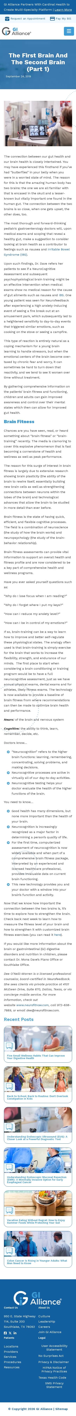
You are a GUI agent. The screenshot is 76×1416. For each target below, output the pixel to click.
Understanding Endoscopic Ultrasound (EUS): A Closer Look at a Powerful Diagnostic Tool (37, 1138)
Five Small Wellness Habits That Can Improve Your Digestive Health (36, 1057)
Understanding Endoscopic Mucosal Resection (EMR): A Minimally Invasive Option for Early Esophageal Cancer (36, 1180)
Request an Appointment (28, 18)
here (57, 935)
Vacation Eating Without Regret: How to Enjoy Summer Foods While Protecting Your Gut (36, 1221)
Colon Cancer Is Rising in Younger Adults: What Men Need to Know (37, 1262)
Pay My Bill (63, 18)
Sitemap (61, 1409)
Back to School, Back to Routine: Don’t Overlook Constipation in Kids (37, 1097)
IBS (61, 295)
